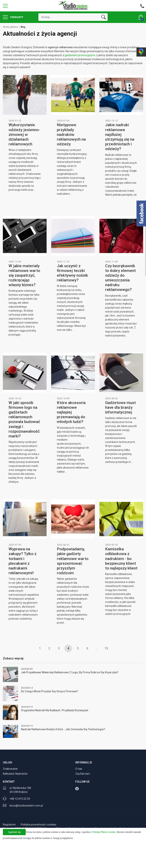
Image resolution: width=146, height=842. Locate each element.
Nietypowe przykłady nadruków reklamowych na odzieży (71, 134)
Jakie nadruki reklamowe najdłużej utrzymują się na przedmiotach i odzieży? (119, 137)
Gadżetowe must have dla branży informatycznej (120, 407)
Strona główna (10, 27)
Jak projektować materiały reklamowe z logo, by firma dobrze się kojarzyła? (69, 672)
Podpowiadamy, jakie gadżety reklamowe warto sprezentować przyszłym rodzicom (72, 561)
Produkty (16, 17)
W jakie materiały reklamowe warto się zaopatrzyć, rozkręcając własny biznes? (24, 275)
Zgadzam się (14, 832)
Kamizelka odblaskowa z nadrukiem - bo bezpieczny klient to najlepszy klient (121, 558)
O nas (79, 768)
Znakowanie (10, 768)
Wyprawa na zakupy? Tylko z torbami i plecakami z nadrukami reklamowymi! (22, 561)
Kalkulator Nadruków (15, 773)
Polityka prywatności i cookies (38, 824)
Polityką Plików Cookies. (104, 832)
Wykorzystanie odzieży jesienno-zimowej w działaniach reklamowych (24, 134)
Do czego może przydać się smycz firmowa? (49, 691)
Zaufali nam (82, 773)
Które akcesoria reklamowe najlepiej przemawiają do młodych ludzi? (71, 412)
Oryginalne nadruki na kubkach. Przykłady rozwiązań (54, 710)
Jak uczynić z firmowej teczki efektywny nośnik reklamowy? (72, 273)
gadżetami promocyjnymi (80, 55)
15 (106, 648)
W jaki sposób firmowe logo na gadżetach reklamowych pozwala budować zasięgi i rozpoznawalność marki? (24, 419)
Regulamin (9, 824)
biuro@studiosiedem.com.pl (26, 805)
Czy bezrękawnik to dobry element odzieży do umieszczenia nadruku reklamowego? (120, 278)
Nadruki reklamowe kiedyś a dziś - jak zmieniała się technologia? (63, 729)
